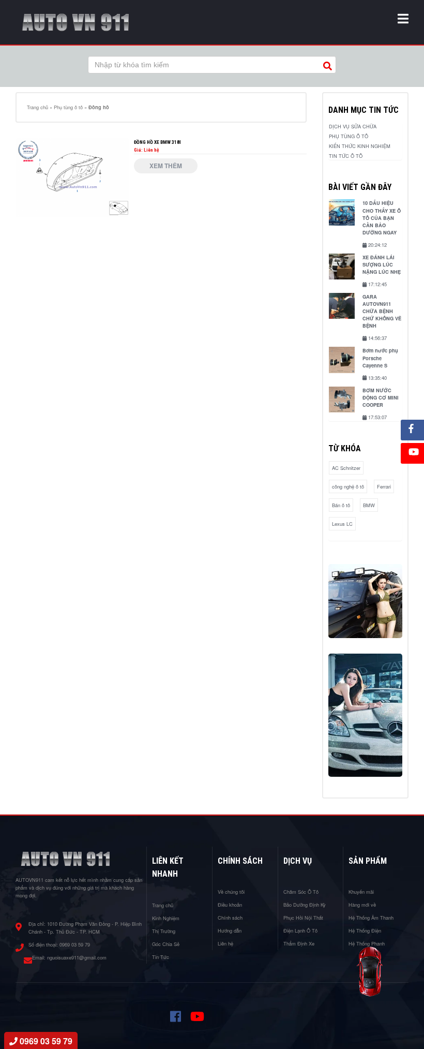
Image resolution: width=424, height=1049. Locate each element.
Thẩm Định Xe (298, 943)
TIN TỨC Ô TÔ (345, 155)
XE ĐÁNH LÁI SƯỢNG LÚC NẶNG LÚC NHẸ (381, 264)
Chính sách (230, 917)
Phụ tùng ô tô (68, 107)
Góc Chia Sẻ (165, 944)
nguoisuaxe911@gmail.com (77, 957)
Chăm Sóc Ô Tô (301, 891)
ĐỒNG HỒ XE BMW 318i (157, 142)
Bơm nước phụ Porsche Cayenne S (380, 358)
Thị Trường (163, 931)
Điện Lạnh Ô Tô (300, 930)
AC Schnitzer (346, 467)
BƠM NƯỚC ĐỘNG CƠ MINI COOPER (380, 397)
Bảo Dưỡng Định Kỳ (304, 904)
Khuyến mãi (361, 891)
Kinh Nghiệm (165, 918)
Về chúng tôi (231, 891)
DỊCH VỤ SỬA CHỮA (352, 126)
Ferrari (384, 486)
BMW (369, 505)
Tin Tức (160, 957)
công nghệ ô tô (348, 486)
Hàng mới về (362, 904)
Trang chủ (37, 107)
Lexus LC (342, 523)
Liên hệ (225, 943)
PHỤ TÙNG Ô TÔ (348, 136)
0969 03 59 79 (74, 944)
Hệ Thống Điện (365, 930)
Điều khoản (230, 904)
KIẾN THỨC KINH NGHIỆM (359, 146)
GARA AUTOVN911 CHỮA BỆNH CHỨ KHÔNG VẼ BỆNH (381, 311)
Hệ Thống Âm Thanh (371, 917)
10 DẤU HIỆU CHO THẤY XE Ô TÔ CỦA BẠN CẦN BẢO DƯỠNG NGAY (381, 218)
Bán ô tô (341, 505)
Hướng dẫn (229, 930)
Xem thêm (165, 165)
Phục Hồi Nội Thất (303, 917)
